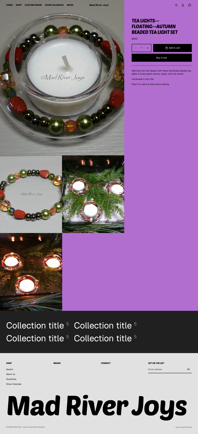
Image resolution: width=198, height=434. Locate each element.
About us (10, 374)
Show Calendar (14, 384)
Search (9, 369)
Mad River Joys (19, 427)
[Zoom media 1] (62, 77)
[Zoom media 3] (93, 194)
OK (188, 369)
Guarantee (11, 379)
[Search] (176, 5)
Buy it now (161, 57)
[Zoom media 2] (31, 194)
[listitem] (70, 5)
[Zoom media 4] (31, 272)
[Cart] (189, 5)
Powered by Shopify (36, 427)
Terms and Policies (183, 427)
